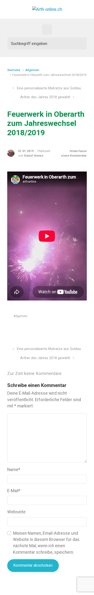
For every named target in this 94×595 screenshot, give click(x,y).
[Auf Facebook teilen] (64, 327)
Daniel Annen (33, 155)
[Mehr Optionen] (84, 327)
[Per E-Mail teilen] (78, 327)
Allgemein (32, 70)
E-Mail (13, 490)
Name (13, 469)
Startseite (13, 70)
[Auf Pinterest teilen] (71, 327)
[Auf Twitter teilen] (57, 327)
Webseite (16, 511)
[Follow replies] (72, 373)
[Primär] (47, 30)
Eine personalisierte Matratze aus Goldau (49, 88)
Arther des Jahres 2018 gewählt (45, 97)
